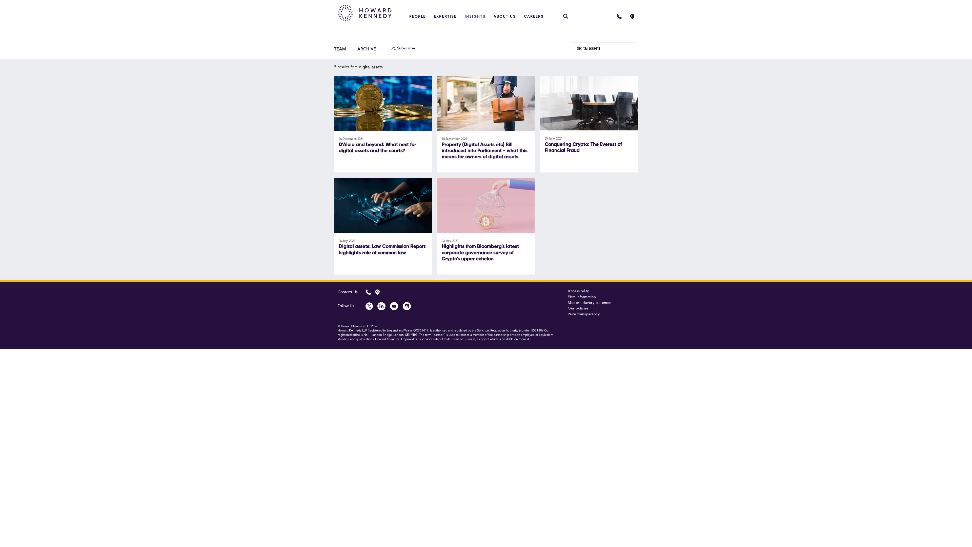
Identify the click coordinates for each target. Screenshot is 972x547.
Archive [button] (366, 49)
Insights (475, 16)
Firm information (582, 297)
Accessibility (578, 291)
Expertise (445, 16)
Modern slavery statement (590, 303)
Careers (534, 16)
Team (340, 49)
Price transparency (584, 314)
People (417, 16)
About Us (505, 16)
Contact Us (348, 292)
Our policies (578, 308)
